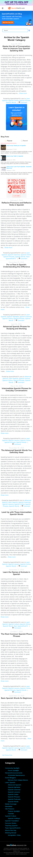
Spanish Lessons (24, 378)
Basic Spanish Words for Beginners (16, 698)
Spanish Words (11, 102)
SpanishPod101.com (17, 849)
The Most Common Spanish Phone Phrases (16, 635)
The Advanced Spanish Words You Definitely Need (16, 451)
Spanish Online (13, 100)
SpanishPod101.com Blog (12, 14)
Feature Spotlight (14, 811)
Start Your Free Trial (8, 22)
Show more (23, 93)
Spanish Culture (14, 624)
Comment (24, 102)
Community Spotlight (12, 768)
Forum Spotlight (13, 770)
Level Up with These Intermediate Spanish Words (17, 513)
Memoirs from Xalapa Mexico (18, 780)
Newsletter (8, 806)
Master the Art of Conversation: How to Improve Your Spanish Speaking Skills (16, 48)
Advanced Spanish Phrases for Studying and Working (16, 327)
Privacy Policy (25, 849)
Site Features (9, 809)
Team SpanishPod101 (21, 626)
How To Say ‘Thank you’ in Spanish (16, 145)
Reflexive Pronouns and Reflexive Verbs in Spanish (16, 204)
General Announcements (13, 773)
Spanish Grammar (14, 255)
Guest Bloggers (10, 778)
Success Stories (10, 823)
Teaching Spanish (11, 825)
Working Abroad (10, 833)
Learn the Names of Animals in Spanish (16, 573)
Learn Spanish (13, 378)
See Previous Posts (7, 755)
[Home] (16, 9)
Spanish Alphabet (13, 317)
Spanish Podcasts (14, 799)
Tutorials (11, 813)
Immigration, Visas (14, 835)
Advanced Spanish (14, 785)
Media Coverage (11, 804)
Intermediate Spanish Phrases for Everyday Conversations (16, 389)
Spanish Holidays (14, 818)
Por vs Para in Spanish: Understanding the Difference (16, 265)
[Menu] (2, 8)
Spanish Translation (12, 821)
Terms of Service (19, 854)
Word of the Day (10, 830)
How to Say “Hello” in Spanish (15, 156)
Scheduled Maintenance (16, 775)
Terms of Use (16, 851)
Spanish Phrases (24, 100)
